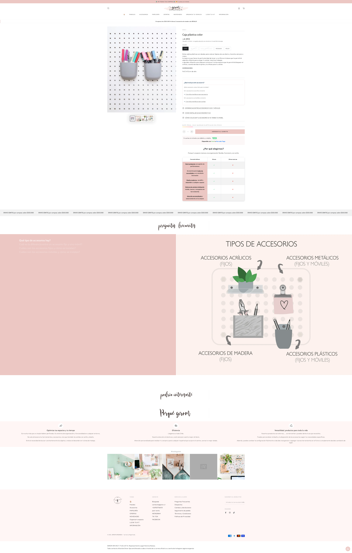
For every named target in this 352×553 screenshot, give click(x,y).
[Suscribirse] (244, 502)
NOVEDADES (134, 516)
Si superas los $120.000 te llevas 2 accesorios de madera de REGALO (176, 21)
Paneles (132, 505)
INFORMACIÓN (135, 525)
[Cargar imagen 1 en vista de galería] (132, 118)
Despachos (178, 505)
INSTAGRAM (156, 513)
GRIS (185, 48)
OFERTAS (133, 513)
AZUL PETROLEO (206, 48)
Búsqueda (155, 502)
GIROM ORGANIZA (117, 534)
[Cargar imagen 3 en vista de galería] (138, 118)
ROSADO (219, 48)
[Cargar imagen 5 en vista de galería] (150, 118)
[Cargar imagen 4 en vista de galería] (144, 118)
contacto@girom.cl (158, 505)
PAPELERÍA (134, 511)
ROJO (227, 48)
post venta (156, 511)
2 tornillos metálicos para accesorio (197, 94)
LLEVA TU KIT (134, 522)
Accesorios (133, 507)
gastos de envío (199, 41)
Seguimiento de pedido (182, 511)
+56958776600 (157, 507)
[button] (108, 8)
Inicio (184, 29)
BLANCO (194, 48)
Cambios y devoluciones (183, 507)
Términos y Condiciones (183, 513)
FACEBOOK (156, 519)
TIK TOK (155, 516)
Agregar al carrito (220, 131)
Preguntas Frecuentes (182, 502)
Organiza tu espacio (136, 519)
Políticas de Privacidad (182, 516)
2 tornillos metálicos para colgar (196, 101)
